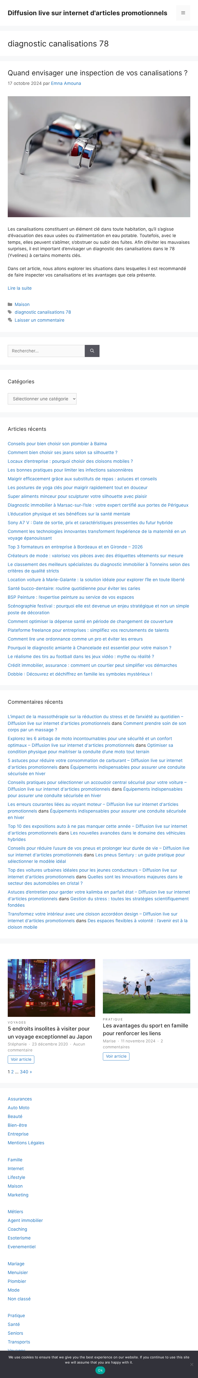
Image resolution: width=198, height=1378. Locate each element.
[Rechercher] (92, 351)
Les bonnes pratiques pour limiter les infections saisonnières (70, 470)
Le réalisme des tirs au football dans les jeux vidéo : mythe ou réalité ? (81, 656)
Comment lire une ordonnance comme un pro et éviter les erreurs (75, 639)
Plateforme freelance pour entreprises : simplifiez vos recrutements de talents (88, 630)
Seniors (15, 1333)
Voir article (21, 1059)
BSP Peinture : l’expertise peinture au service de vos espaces (71, 597)
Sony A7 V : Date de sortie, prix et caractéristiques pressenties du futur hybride (90, 522)
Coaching (17, 1229)
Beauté (15, 1116)
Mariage (16, 1263)
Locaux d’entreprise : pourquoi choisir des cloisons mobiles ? (70, 461)
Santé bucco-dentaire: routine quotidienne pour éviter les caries (74, 588)
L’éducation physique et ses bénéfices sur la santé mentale (69, 513)
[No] (191, 1364)
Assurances (20, 1098)
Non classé (19, 1298)
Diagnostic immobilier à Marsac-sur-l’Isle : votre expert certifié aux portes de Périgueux (98, 505)
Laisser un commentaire (39, 320)
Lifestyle (16, 1177)
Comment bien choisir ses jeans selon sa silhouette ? (63, 452)
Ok (100, 1370)
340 (24, 1071)
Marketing (18, 1194)
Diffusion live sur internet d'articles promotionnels (87, 13)
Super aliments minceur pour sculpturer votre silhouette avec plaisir (77, 496)
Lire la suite (20, 288)
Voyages (17, 1022)
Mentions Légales (26, 1142)
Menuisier (18, 1272)
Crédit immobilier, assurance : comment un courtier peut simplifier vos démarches (92, 665)
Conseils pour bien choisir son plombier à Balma (57, 443)
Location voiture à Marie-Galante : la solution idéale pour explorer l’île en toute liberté (96, 579)
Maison (22, 304)
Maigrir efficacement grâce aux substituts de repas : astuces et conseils (82, 478)
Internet (16, 1168)
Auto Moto (18, 1107)
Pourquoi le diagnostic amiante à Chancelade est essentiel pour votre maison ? (89, 647)
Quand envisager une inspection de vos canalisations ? (98, 73)
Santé (14, 1324)
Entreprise (18, 1134)
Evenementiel (22, 1246)
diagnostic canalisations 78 (43, 312)
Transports (19, 1341)
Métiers (15, 1211)
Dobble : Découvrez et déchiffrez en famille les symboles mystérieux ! (80, 674)
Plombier (17, 1281)
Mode (14, 1290)
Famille (15, 1159)
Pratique (113, 1019)
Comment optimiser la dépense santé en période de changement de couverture (90, 621)
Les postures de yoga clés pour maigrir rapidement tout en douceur (77, 487)
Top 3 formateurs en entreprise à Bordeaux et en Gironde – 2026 (75, 546)
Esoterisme (19, 1238)
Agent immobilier (25, 1220)
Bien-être (17, 1125)
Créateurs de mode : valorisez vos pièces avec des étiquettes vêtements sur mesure (95, 555)
